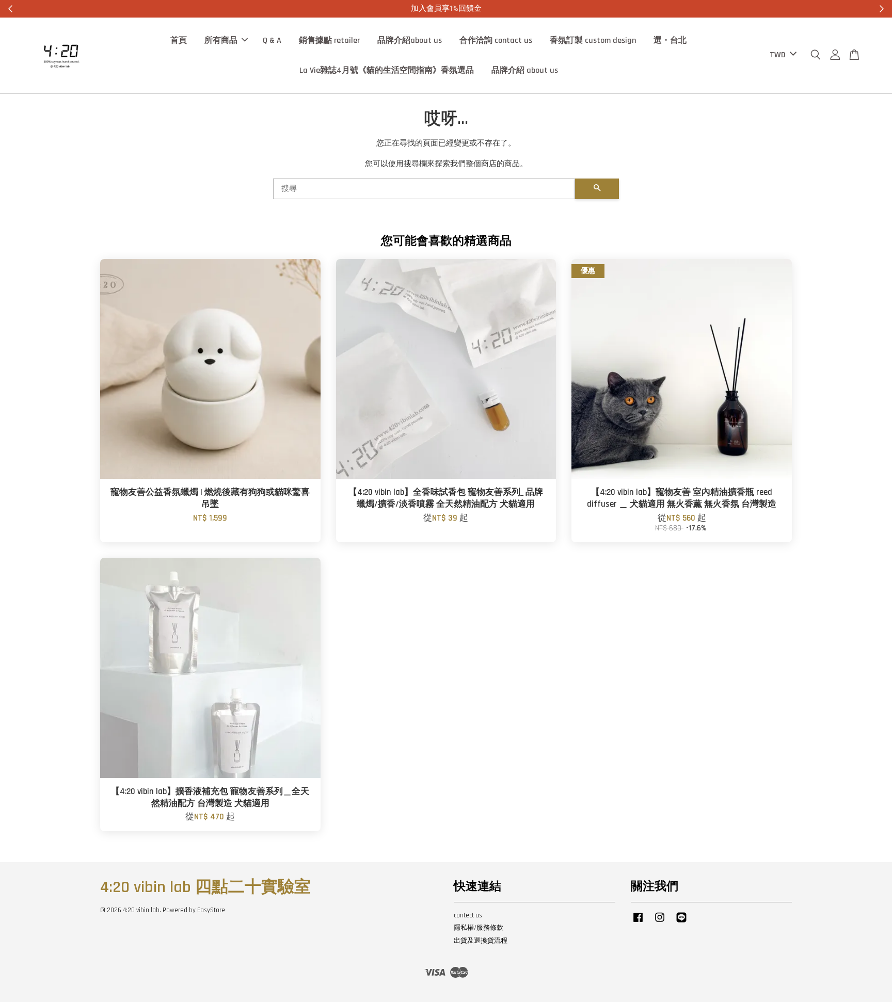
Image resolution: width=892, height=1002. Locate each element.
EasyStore (211, 910)
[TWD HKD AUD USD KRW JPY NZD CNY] (781, 55)
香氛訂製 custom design (593, 40)
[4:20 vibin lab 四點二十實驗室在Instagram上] (659, 922)
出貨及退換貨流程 (480, 940)
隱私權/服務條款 (478, 928)
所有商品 (220, 40)
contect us (468, 915)
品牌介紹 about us (524, 69)
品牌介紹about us (409, 40)
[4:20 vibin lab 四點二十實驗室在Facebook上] (638, 922)
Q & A (272, 40)
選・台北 (670, 40)
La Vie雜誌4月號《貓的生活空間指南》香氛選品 (386, 69)
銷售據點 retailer (329, 40)
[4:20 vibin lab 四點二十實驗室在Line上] (681, 922)
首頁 (178, 40)
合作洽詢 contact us (495, 40)
